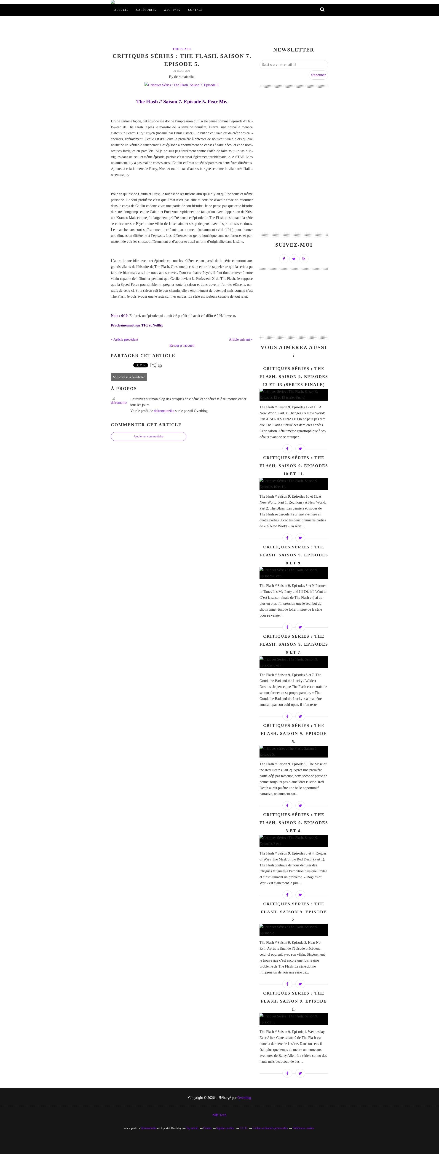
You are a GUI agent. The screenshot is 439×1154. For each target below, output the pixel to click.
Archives (172, 9)
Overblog (244, 1098)
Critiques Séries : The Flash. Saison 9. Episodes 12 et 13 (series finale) (294, 376)
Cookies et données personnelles (270, 1128)
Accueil (121, 9)
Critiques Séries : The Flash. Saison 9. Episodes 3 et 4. (294, 822)
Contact (195, 9)
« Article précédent (124, 339)
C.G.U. (244, 1128)
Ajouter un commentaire (148, 436)
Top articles (192, 1128)
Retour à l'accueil (181, 345)
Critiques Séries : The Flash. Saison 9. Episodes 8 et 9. (294, 555)
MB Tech (219, 1115)
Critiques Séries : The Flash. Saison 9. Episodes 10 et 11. (294, 466)
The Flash (182, 49)
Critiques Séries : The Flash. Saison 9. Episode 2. (294, 912)
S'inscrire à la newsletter (129, 377)
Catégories (146, 9)
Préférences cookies (303, 1128)
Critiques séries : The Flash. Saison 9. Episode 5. (294, 733)
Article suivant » (241, 339)
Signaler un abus (225, 1128)
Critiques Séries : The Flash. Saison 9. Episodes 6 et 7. (294, 644)
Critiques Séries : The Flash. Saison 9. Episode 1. (294, 1001)
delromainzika (164, 411)
